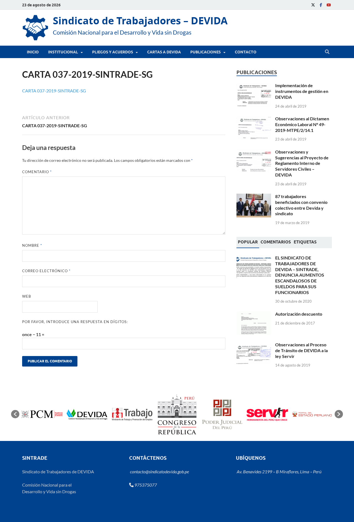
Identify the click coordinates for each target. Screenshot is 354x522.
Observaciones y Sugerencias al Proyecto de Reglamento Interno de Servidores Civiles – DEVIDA (302, 163)
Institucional (63, 52)
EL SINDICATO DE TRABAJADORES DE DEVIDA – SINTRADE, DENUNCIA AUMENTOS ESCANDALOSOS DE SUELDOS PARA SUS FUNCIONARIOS (299, 275)
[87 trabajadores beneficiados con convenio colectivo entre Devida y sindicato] (253, 196)
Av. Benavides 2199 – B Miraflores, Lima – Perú (278, 471)
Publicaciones (205, 52)
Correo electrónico (46, 271)
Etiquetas (305, 242)
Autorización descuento (298, 313)
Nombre (32, 245)
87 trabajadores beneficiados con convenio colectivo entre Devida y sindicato (301, 205)
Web (26, 296)
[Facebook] (320, 5)
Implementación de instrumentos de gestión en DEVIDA (301, 91)
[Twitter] (313, 5)
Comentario (37, 172)
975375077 (145, 484)
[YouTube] (328, 5)
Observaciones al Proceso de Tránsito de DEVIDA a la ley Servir (301, 350)
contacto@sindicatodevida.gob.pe (159, 471)
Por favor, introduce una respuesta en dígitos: (75, 322)
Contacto (245, 52)
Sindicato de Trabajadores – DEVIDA (140, 20)
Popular (248, 242)
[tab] (247, 242)
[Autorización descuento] (253, 314)
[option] (42, 414)
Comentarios (276, 242)
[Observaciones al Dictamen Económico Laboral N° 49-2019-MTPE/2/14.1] (253, 119)
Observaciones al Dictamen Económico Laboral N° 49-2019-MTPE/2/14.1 (302, 124)
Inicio (33, 52)
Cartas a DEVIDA (164, 52)
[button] (15, 414)
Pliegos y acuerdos (112, 52)
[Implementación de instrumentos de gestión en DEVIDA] (253, 86)
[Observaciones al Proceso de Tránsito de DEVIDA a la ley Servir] (253, 345)
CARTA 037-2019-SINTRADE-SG (54, 90)
